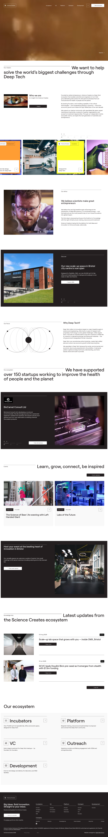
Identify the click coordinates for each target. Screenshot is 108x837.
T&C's (38, 832)
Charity (79, 809)
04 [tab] (81, 137)
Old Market (38, 809)
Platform (62, 5)
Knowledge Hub (62, 821)
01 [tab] (61, 137)
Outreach (71, 5)
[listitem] (79, 420)
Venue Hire (91, 821)
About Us (38, 821)
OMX (37, 813)
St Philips (38, 811)
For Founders (52, 809)
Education (80, 813)
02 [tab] (68, 137)
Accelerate (66, 809)
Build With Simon (100, 832)
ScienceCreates (9, 832)
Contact (102, 821)
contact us (8, 820)
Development (80, 5)
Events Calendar (77, 821)
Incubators (48, 5)
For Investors (52, 811)
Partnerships (66, 811)
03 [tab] (74, 137)
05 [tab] (87, 137)
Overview (38, 807)
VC (56, 5)
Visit (78, 811)
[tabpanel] (54, 157)
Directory (49, 821)
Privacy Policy (27, 832)
